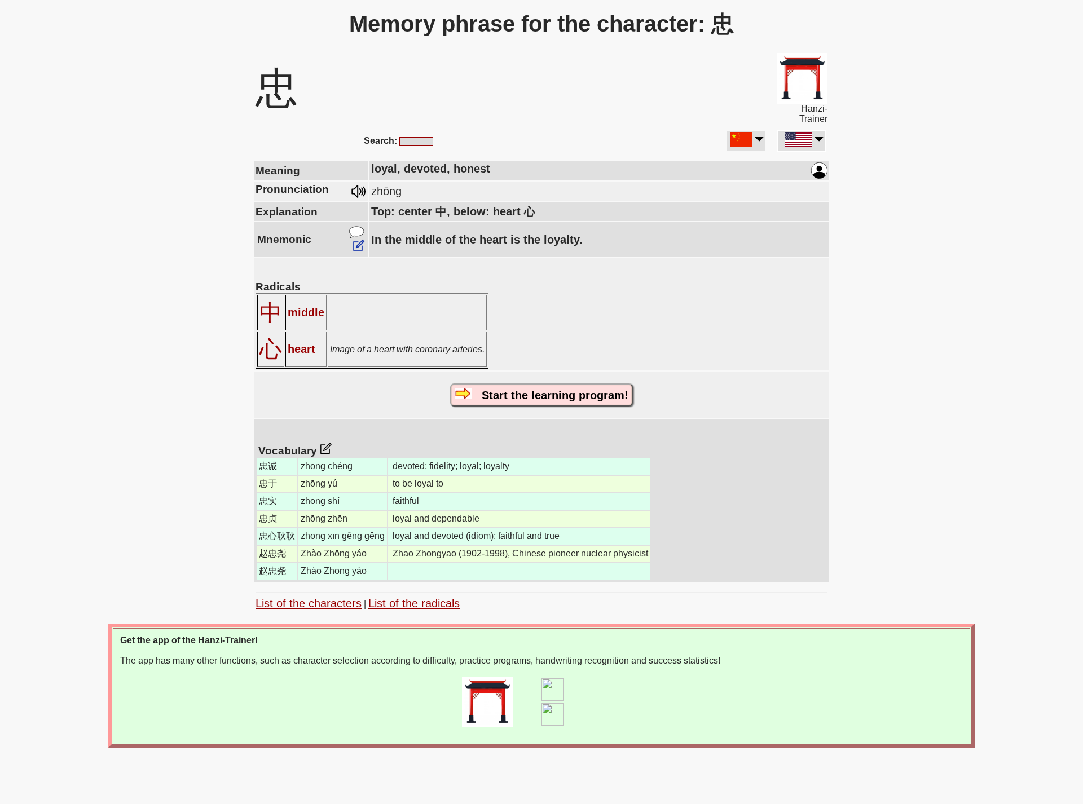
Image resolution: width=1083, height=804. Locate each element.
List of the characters (309, 603)
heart (301, 349)
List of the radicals (414, 603)
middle (306, 312)
